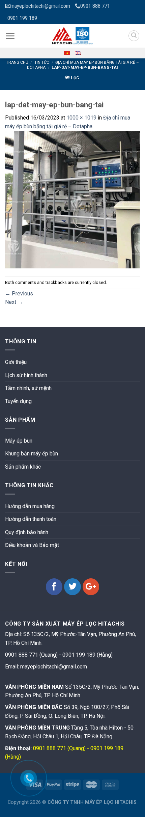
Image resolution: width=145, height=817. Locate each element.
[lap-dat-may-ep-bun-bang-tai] (72, 199)
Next (14, 302)
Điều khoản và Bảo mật (32, 545)
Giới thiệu (16, 362)
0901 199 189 (22, 18)
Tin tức (41, 62)
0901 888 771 (95, 6)
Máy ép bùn (18, 441)
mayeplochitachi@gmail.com (40, 6)
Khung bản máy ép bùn (31, 453)
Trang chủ (17, 62)
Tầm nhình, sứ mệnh (28, 388)
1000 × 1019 (81, 117)
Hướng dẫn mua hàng (30, 506)
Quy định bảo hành (26, 532)
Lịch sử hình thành (26, 375)
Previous (19, 293)
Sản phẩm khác (23, 467)
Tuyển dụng (18, 401)
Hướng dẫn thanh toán (30, 519)
